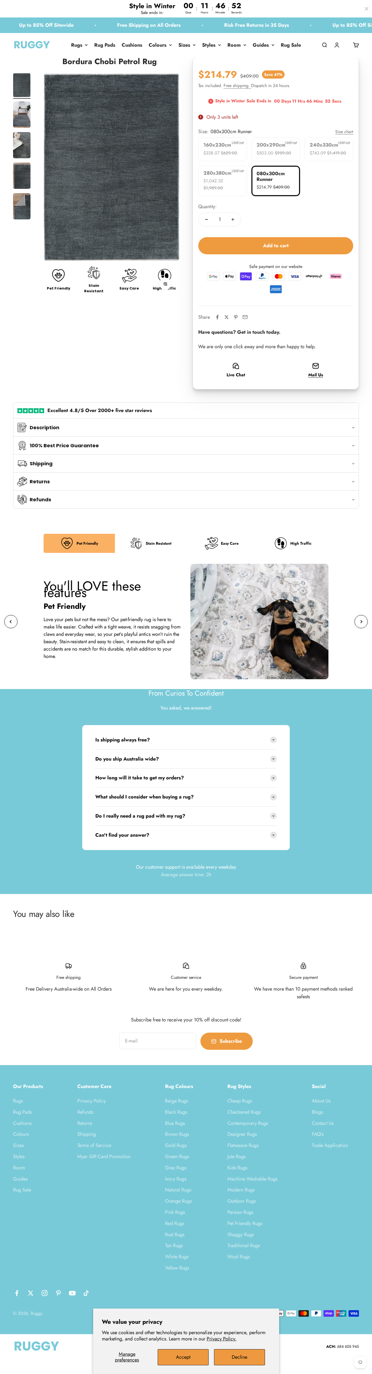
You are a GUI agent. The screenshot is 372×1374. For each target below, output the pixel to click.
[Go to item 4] (22, 176)
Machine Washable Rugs (252, 1178)
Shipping (86, 1134)
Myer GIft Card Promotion (103, 1156)
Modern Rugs (241, 1189)
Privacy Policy (91, 1100)
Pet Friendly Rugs (244, 1223)
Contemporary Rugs (247, 1123)
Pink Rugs (175, 1212)
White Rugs (176, 1256)
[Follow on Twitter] (30, 1293)
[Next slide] (361, 621)
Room (234, 45)
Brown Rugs (177, 1134)
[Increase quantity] (233, 219)
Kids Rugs (237, 1167)
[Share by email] (245, 317)
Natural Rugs (178, 1189)
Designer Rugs (242, 1134)
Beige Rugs (176, 1100)
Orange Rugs (178, 1201)
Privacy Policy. (221, 1338)
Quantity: (207, 206)
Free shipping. (237, 85)
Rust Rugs (174, 1234)
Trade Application (330, 1145)
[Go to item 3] (22, 146)
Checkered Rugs (244, 1112)
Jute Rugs (236, 1156)
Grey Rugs (175, 1167)
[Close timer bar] (366, 9)
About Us (321, 1100)
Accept (183, 1357)
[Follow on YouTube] (72, 1293)
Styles (208, 45)
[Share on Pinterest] (235, 317)
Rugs (76, 45)
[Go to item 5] (22, 207)
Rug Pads (104, 45)
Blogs (317, 1112)
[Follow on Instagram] (44, 1293)
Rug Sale (291, 45)
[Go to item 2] (22, 115)
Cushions (132, 45)
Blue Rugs (175, 1123)
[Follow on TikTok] (86, 1293)
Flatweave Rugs (242, 1145)
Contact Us (323, 1123)
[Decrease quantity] (206, 219)
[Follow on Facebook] (16, 1293)
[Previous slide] (10, 621)
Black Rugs (176, 1112)
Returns (84, 1123)
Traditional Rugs (243, 1245)
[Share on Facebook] (217, 317)
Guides (261, 45)
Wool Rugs (238, 1256)
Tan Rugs (174, 1245)
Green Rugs (177, 1156)
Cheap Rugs (239, 1100)
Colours (157, 45)
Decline (239, 1357)
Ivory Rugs (175, 1178)
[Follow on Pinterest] (58, 1293)
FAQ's (318, 1134)
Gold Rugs (176, 1145)
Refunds (85, 1112)
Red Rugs (174, 1223)
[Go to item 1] (22, 86)
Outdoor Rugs (241, 1201)
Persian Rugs (240, 1212)
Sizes (184, 45)
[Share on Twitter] (226, 317)
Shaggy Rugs (240, 1234)
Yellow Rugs (177, 1267)
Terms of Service (94, 1145)
